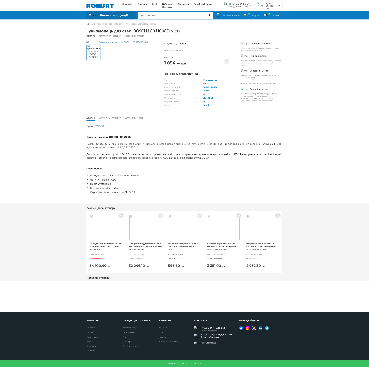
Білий (206, 105)
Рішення (142, 4)
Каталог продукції (131, 328)
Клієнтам (163, 328)
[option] (123, 42)
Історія (89, 332)
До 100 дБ (208, 98)
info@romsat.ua (209, 343)
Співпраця (91, 346)
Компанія (127, 4)
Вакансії (90, 341)
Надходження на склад (169, 341)
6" (204, 94)
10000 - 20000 (210, 87)
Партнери (183, 4)
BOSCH (99, 126)
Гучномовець (210, 80)
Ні (204, 101)
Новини (162, 337)
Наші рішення (129, 332)
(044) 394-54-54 (241, 4)
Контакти (167, 7)
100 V (206, 91)
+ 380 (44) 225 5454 (214, 327)
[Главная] (88, 24)
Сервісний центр (203, 4)
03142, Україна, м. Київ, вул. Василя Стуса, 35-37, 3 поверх (216, 336)
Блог (161, 332)
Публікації (167, 4)
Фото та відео (92, 337)
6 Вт (205, 83)
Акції (154, 4)
